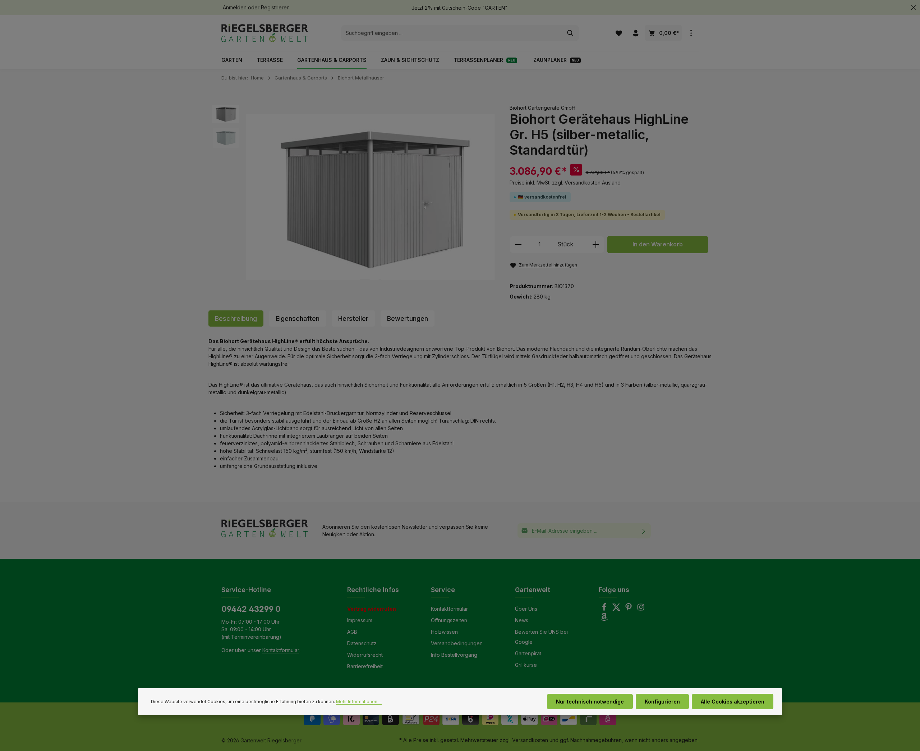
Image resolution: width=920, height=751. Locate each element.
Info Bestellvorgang (454, 655)
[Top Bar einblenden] (691, 33)
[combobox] (451, 33)
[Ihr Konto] (635, 33)
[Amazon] (604, 619)
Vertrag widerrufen (371, 609)
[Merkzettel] (618, 33)
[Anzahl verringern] (518, 244)
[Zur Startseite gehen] (264, 33)
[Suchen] (570, 33)
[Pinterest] (629, 609)
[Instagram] (641, 609)
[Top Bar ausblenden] (913, 8)
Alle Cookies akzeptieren (732, 701)
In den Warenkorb (657, 244)
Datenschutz (362, 643)
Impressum (359, 620)
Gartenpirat (528, 653)
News (521, 620)
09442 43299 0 (251, 609)
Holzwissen (444, 632)
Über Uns (526, 609)
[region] (353, 197)
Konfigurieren (662, 701)
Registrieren (275, 8)
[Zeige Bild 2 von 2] (380, 282)
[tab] (235, 318)
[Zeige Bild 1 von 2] (365, 282)
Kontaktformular (280, 650)
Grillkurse (526, 665)
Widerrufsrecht (365, 655)
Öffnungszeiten (449, 620)
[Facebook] (605, 609)
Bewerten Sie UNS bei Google (541, 637)
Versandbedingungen (457, 643)
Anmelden (235, 8)
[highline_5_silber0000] (370, 197)
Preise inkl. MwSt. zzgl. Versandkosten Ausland (565, 182)
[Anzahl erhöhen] (596, 244)
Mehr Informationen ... (359, 701)
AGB (352, 632)
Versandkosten (530, 740)
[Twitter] (617, 609)
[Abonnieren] (644, 530)
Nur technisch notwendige (590, 701)
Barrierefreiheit (365, 666)
